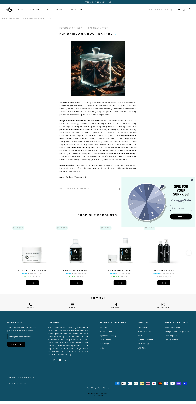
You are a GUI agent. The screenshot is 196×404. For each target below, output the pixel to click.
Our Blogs (142, 348)
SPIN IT (181, 216)
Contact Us (143, 327)
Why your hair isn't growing (177, 331)
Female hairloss (171, 340)
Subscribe (16, 344)
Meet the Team (105, 331)
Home (4, 18)
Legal (101, 348)
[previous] (7, 252)
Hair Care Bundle (164, 270)
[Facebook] (49, 359)
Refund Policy (91, 388)
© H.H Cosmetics (18, 384)
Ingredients (16, 18)
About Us (103, 327)
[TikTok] (65, 359)
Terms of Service (103, 388)
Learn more (35, 10)
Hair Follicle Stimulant (32, 270)
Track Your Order (145, 331)
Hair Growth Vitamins (76, 270)
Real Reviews (55, 10)
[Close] (192, 180)
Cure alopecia (171, 335)
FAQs (140, 335)
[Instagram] (54, 359)
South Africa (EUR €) (160, 10)
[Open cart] (189, 9)
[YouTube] (60, 359)
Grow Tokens (105, 340)
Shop (20, 10)
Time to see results (173, 327)
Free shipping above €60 (98, 2)
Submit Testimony (145, 340)
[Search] (184, 9)
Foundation (75, 10)
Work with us (143, 344)
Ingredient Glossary (107, 335)
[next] (188, 252)
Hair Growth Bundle (120, 270)
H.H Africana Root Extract (38, 18)
